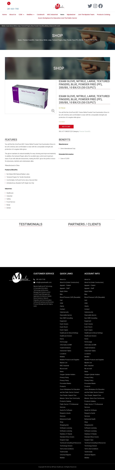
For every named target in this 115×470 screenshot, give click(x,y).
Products (63, 386)
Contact (62, 309)
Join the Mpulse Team (86, 15)
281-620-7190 (13, 9)
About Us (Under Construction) (69, 282)
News (62, 15)
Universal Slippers (65, 455)
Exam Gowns (64, 324)
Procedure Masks (65, 383)
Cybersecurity (64, 312)
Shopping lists (64, 425)
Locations (63, 354)
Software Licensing (66, 428)
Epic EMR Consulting (66, 318)
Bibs (61, 294)
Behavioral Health (65, 419)
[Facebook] (100, 6)
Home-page (63, 342)
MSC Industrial (52, 15)
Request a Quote (65, 413)
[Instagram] (95, 6)
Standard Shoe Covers (67, 437)
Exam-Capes (64, 330)
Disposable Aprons (66, 315)
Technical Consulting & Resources (70, 443)
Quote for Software (66, 410)
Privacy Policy (64, 377)
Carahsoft (40, 15)
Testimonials (64, 452)
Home (4, 15)
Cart (61, 300)
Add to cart (66, 126)
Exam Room (64, 327)
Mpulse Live (63, 362)
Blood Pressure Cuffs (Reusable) (70, 297)
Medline (29, 15)
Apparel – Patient (65, 285)
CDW (20, 15)
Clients (62, 306)
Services (62, 416)
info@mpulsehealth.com (44, 282)
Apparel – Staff (64, 288)
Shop (61, 422)
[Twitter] (90, 6)
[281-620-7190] (8, 3)
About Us (12, 15)
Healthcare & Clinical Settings (69, 333)
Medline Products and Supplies (69, 360)
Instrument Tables (65, 351)
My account (63, 368)
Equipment (63, 321)
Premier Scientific (28, 40)
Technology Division (66, 446)
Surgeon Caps (64, 440)
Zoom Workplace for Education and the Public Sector (57, 18)
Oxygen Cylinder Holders (67, 374)
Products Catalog (103, 15)
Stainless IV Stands (66, 434)
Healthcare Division (66, 336)
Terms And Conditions (67, 449)
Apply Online (64, 291)
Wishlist (62, 458)
